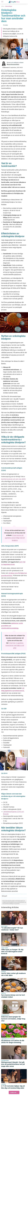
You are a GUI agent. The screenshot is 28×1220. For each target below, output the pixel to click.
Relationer (4, 926)
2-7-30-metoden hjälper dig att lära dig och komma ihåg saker (13, 1087)
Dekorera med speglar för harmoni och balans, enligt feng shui (13, 1019)
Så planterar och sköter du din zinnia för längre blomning (12, 1041)
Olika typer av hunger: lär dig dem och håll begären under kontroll (12, 951)
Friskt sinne (4, 947)
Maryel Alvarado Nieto (13, 64)
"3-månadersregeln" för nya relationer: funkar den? (12, 929)
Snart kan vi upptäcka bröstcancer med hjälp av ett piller (15, 645)
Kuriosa (3, 971)
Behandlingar (8, 6)
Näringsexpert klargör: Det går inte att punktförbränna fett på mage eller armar (13, 1064)
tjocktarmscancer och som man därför (13, 479)
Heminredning (5, 1015)
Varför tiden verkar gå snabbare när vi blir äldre (13, 974)
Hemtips (3, 993)
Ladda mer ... (14, 1092)
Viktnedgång (5, 1060)
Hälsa (2, 6)
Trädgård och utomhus (8, 1038)
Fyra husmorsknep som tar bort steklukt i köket (13, 996)
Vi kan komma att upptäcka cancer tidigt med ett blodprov (15, 538)
